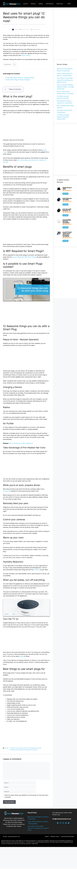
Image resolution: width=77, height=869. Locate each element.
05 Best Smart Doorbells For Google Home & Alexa (23, 749)
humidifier (37, 569)
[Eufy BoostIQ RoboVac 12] (59, 212)
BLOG (69, 3)
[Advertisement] (26, 128)
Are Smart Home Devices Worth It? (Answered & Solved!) (25, 748)
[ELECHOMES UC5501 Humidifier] (59, 222)
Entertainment (49, 3)
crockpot (6, 491)
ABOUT (47, 836)
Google (21, 656)
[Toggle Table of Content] (13, 64)
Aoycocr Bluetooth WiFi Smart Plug (23, 257)
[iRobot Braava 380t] (59, 190)
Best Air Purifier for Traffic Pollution (20, 443)
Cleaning (33, 3)
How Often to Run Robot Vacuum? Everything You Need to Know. (65, 80)
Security (25, 3)
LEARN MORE (34, 843)
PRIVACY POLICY (55, 836)
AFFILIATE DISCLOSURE (67, 836)
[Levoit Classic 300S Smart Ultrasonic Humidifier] (59, 234)
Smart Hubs (59, 3)
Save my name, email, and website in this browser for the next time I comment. (26, 796)
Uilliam (16, 29)
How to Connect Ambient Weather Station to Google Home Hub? (65, 87)
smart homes (25, 55)
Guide (13, 24)
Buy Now (65, 193)
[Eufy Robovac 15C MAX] (59, 201)
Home (4, 24)
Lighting (40, 3)
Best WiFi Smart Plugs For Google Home (20, 77)
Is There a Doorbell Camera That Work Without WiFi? (63, 117)
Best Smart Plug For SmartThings (18, 79)
